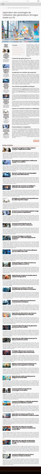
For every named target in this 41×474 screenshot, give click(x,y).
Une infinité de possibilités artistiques (17, 50)
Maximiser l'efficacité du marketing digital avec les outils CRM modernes (6, 86)
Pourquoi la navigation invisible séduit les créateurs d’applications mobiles (6, 56)
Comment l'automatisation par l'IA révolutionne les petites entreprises (22, 224)
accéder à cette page (24, 136)
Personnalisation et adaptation (16, 54)
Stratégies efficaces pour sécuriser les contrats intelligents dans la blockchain (23, 351)
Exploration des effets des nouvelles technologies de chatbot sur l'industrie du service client (24, 428)
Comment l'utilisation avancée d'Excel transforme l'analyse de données (23, 455)
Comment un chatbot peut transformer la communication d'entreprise (23, 301)
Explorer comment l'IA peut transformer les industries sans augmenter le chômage (24, 364)
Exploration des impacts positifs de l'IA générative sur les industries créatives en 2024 (25, 414)
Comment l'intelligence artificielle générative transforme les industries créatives (25, 402)
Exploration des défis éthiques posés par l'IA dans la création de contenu (24, 339)
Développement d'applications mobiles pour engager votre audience (6, 71)
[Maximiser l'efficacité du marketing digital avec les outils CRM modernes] (6, 81)
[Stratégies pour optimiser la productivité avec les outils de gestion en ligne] (6, 111)
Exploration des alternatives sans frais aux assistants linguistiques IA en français (24, 313)
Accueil (3, 7)
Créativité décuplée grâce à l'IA (16, 47)
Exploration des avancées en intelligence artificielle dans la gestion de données (6, 101)
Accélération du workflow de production (17, 49)
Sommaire (15, 45)
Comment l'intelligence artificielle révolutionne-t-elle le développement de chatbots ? (23, 237)
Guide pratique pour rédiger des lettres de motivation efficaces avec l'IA (24, 263)
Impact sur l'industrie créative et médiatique (18, 52)
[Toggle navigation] (3, 4)
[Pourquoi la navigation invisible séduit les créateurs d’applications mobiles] (6, 51)
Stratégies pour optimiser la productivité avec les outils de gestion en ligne (6, 116)
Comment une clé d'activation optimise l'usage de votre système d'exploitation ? (6, 132)
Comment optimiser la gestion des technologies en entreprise (22, 389)
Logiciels (5, 7)
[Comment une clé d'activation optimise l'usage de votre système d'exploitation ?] (6, 126)
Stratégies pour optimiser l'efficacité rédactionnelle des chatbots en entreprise (24, 288)
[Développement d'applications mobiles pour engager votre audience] (6, 66)
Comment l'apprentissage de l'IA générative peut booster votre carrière (24, 326)
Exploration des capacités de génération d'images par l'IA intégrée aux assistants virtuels (23, 442)
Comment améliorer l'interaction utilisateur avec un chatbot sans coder (24, 250)
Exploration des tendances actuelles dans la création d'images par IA (24, 276)
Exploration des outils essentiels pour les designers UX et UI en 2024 (23, 377)
